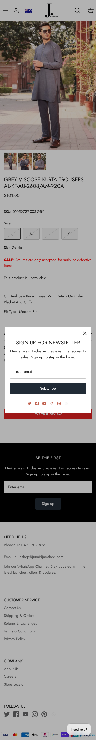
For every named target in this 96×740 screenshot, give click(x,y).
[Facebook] (37, 403)
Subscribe (48, 388)
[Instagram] (51, 403)
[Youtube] (44, 403)
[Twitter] (29, 403)
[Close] (85, 333)
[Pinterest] (59, 403)
